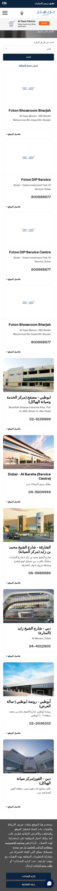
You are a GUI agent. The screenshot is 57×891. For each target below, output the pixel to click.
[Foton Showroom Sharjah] (28, 88)
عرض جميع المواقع (28, 65)
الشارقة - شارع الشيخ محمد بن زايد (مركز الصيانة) (30, 549)
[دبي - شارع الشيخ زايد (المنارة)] (28, 606)
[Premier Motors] (43, 13)
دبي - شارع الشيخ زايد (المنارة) (34, 630)
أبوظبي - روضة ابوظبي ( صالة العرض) (29, 704)
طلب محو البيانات (42, 865)
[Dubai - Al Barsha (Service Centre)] (28, 452)
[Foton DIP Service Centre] (28, 230)
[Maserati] (21, 13)
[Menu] (5, 12)
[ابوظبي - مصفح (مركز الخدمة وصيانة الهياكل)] (28, 375)
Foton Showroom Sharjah (30, 110)
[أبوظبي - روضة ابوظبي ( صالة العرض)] (28, 679)
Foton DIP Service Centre (30, 252)
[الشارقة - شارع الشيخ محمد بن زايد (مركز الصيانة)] (28, 525)
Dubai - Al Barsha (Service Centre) (29, 476)
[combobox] (28, 48)
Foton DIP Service (36, 180)
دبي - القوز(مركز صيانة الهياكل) (34, 781)
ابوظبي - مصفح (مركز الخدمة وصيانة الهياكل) (29, 399)
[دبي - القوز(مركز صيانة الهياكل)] (28, 756)
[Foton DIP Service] (28, 157)
